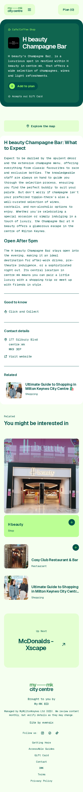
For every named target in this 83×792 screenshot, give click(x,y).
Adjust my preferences (41, 780)
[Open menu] (29, 10)
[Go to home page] (15, 10)
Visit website (20, 356)
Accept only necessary (41, 767)
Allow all (41, 754)
